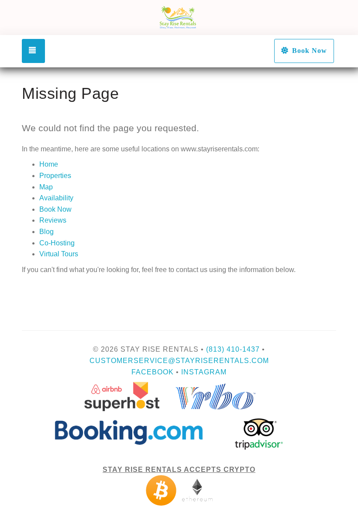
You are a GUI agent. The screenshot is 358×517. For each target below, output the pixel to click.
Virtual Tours (58, 254)
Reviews (52, 220)
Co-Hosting (57, 243)
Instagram (204, 372)
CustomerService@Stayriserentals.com (179, 360)
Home (48, 164)
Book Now (309, 50)
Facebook (152, 372)
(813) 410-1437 (233, 349)
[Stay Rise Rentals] (179, 17)
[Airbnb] (179, 490)
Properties (55, 175)
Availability (56, 198)
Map (46, 187)
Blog (46, 231)
